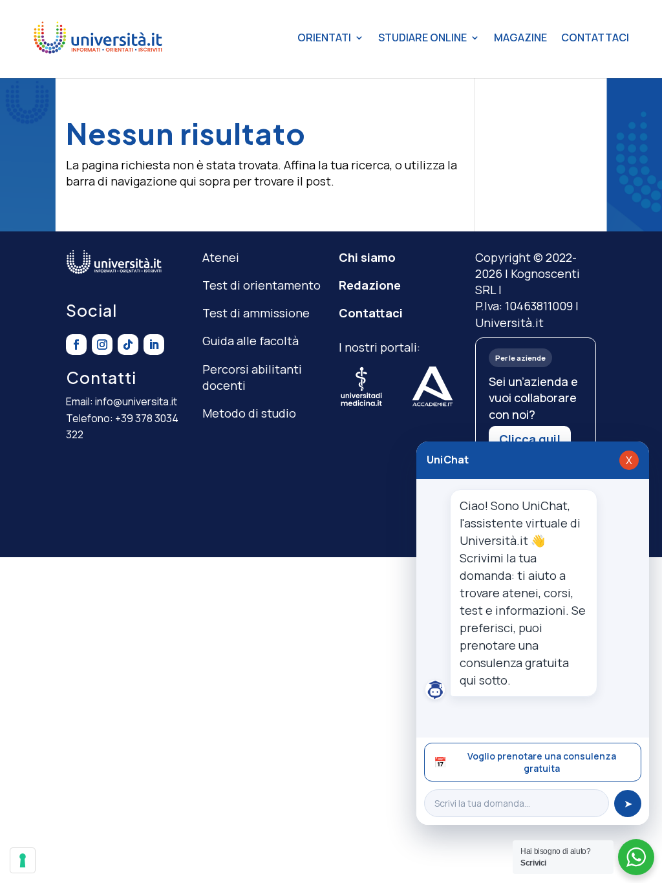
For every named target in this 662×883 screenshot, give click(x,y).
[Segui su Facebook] (76, 344)
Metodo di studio (249, 413)
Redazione (370, 285)
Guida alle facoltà (250, 340)
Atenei (220, 257)
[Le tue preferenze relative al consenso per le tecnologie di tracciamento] (22, 860)
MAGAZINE (520, 37)
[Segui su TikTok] (128, 344)
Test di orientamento (261, 285)
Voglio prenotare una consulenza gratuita (525, 762)
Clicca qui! (530, 439)
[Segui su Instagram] (102, 344)
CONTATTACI (595, 37)
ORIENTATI (324, 37)
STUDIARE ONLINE (422, 37)
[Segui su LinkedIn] (154, 344)
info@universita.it (136, 401)
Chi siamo (367, 257)
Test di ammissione (256, 313)
